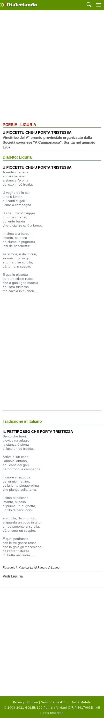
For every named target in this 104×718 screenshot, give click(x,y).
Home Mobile (81, 702)
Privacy (18, 702)
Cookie (32, 702)
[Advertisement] (52, 66)
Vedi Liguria (13, 576)
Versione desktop (54, 702)
